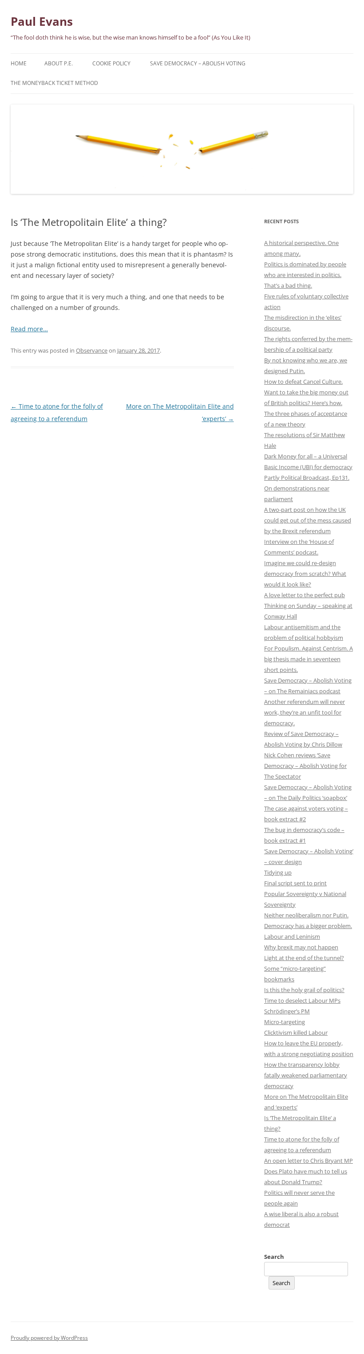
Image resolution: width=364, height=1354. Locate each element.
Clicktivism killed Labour (296, 1033)
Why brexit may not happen (301, 947)
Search (274, 1257)
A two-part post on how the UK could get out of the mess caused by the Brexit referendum (307, 520)
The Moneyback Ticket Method (54, 83)
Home (19, 63)
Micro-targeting (284, 1022)
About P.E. (58, 63)
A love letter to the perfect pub (304, 595)
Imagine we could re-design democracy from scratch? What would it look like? (305, 573)
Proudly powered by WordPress (49, 1338)
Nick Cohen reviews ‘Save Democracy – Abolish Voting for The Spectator (305, 765)
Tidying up (278, 872)
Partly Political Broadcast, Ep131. (306, 478)
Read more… (29, 329)
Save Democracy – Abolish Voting (197, 63)
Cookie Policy (111, 63)
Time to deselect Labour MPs (302, 1000)
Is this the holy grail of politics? (304, 990)
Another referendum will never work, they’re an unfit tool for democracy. (304, 712)
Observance (91, 350)
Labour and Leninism (292, 936)
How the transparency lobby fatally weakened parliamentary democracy (305, 1075)
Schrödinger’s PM (287, 1011)
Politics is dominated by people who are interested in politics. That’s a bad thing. (305, 274)
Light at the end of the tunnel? (304, 958)
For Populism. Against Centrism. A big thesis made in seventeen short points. (308, 659)
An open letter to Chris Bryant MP (308, 1161)
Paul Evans (42, 21)
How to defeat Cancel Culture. (303, 382)
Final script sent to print (295, 883)
